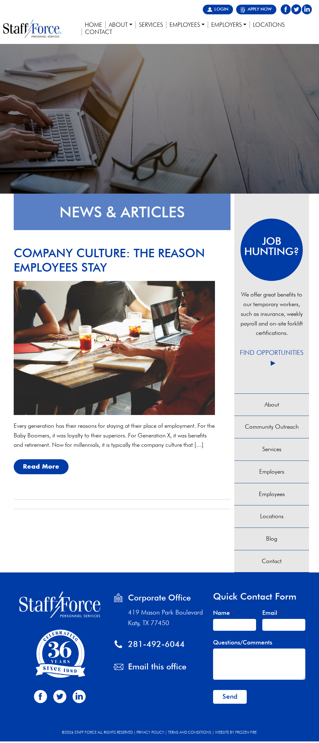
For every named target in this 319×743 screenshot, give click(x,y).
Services (271, 449)
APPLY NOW (260, 9)
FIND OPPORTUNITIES (271, 352)
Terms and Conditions (189, 732)
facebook (286, 9)
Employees (272, 494)
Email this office (157, 666)
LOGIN (221, 9)
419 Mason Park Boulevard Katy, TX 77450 (165, 617)
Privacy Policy (150, 732)
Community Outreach (272, 426)
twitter (296, 9)
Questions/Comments (242, 642)
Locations (271, 516)
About (271, 404)
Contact (272, 561)
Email (271, 612)
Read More (41, 466)
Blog (271, 538)
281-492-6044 (156, 644)
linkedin (307, 9)
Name (223, 612)
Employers (271, 471)
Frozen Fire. (246, 732)
